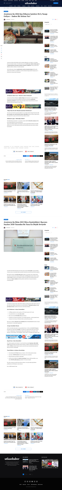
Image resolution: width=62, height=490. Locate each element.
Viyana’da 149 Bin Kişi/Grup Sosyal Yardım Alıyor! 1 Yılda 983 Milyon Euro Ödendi (36, 191)
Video (36, 0)
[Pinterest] (1, 54)
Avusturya (6, 11)
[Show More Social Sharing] (57, 19)
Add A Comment (23, 212)
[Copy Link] (1, 58)
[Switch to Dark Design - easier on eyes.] (56, 0)
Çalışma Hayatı (26, 146)
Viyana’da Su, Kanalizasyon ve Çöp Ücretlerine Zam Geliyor (10, 191)
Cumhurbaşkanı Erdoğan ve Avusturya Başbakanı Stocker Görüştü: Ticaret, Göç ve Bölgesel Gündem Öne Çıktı (22, 206)
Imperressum (24, 484)
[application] (50, 463)
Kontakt (20, 484)
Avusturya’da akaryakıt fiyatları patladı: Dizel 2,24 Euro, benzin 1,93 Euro (23, 191)
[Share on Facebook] (53, 19)
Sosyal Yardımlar (10, 0)
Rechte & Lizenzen (40, 484)
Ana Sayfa (5, 0)
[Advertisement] (23, 53)
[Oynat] (42, 467)
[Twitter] (1, 50)
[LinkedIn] (1, 52)
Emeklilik (23, 0)
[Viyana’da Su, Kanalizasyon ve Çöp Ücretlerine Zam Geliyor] (10, 186)
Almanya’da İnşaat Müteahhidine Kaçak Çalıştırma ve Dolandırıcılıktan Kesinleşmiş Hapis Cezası (54, 81)
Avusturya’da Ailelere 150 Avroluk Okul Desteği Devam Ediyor (36, 205)
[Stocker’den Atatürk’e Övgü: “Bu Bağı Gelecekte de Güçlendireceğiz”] (10, 199)
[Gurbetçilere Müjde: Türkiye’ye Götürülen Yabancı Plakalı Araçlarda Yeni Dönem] (47, 51)
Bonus (30, 0)
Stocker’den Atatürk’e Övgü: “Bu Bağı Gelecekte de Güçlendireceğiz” (10, 205)
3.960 (30, 474)
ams (12, 146)
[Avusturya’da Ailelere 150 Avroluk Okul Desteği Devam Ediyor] (37, 199)
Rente (33, 0)
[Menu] (4, 3)
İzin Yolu (26, 0)
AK (10, 146)
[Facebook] (1, 48)
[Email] (1, 56)
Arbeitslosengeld (17, 146)
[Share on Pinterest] (55, 19)
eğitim (30, 146)
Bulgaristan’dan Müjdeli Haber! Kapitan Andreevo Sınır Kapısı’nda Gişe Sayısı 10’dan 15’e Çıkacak (54, 31)
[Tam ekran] (57, 467)
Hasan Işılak (8, 19)
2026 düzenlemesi (6, 146)
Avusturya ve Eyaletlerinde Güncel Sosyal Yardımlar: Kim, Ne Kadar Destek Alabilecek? (54, 60)
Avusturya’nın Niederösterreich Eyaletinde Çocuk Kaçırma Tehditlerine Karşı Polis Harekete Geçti (54, 74)
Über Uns (28, 484)
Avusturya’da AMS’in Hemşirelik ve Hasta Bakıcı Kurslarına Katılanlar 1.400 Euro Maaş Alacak (53, 67)
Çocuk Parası (16, 0)
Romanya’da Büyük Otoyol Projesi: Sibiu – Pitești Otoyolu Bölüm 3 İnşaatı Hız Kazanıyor (54, 88)
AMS (19, 0)
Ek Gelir (33, 146)
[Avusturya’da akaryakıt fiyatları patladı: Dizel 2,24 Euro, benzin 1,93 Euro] (23, 186)
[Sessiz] (55, 467)
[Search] (57, 0)
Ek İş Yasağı (37, 146)
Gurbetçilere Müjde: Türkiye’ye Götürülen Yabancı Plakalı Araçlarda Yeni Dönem (54, 51)
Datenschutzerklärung (34, 484)
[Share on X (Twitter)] (54, 19)
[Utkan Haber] (31, 3)
